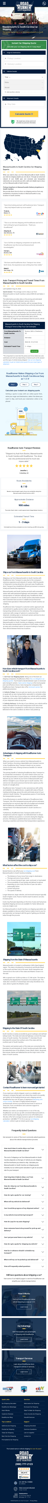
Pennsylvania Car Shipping (10, 1440)
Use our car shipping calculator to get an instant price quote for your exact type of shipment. (22, 362)
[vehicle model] (24, 87)
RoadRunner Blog (7, 1417)
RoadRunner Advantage (9, 1407)
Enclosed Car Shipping (31, 1407)
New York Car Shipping (9, 1436)
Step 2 (24, 384)
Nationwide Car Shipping (31, 1403)
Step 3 (36, 384)
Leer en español (29, 1432)
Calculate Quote (23, 114)
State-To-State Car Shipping (32, 1410)
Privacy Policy (33, 1500)
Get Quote (34, 351)
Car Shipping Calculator (9, 1403)
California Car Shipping (9, 1426)
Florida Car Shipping (8, 1429)
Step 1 (13, 384)
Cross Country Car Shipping (32, 1414)
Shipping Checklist (30, 1426)
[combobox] (24, 58)
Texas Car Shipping (8, 1432)
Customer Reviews (7, 1414)
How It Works (6, 1410)
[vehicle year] (24, 77)
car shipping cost (29, 871)
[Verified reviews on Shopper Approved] (24, 1473)
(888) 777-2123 (24, 1464)
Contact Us (27, 1436)
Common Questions (30, 1429)
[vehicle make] (24, 82)
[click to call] (44, 3)
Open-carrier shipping (25, 683)
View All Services (29, 1417)
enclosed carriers (34, 687)
